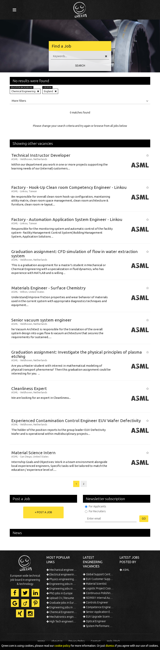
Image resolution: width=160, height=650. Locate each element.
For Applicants (97, 506)
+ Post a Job (43, 512)
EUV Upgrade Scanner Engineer (99, 616)
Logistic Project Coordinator (99, 588)
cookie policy (62, 645)
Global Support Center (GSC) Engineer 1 (99, 574)
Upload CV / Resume (61, 598)
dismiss (110, 645)
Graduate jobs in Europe (63, 602)
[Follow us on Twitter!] (25, 593)
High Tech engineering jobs (63, 621)
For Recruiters (97, 511)
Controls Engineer (96, 602)
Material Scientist (96, 583)
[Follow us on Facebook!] (15, 593)
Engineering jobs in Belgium (63, 607)
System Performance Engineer (99, 625)
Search (80, 65)
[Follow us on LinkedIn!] (35, 593)
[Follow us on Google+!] (15, 603)
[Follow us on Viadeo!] (25, 603)
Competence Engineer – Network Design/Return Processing (99, 607)
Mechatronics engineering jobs (63, 616)
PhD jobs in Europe (61, 593)
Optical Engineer (95, 621)
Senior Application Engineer (99, 611)
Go (144, 518)
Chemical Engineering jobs (63, 612)
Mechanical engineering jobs (63, 569)
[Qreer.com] (79, 8)
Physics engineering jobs (63, 579)
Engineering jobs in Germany (63, 583)
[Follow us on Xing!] (20, 613)
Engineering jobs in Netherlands (63, 588)
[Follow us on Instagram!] (30, 613)
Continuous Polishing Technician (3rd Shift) (99, 593)
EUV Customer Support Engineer (99, 579)
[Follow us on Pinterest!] (35, 603)
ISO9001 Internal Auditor (99, 597)
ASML (125, 569)
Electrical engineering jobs (63, 574)
